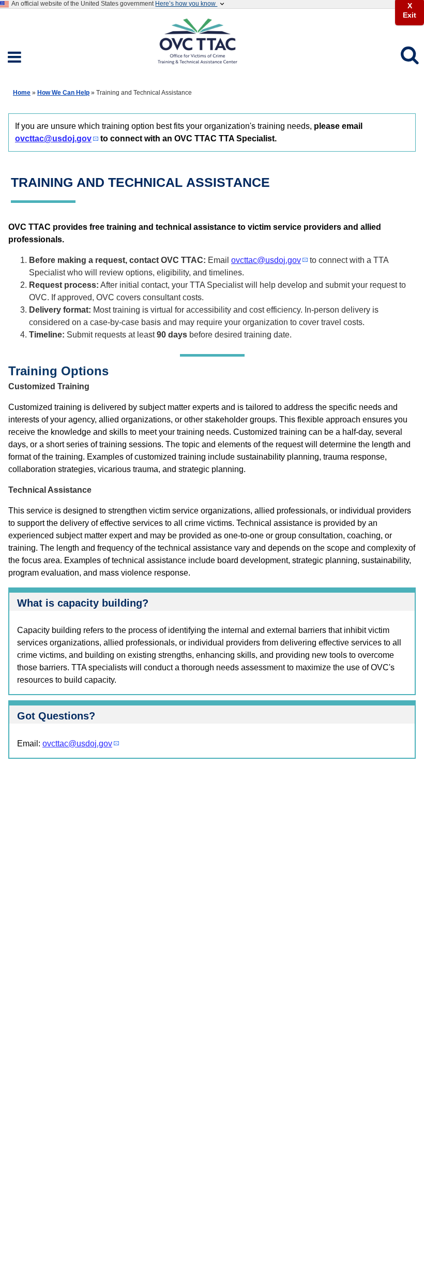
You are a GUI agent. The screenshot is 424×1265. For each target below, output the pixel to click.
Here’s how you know (186, 3)
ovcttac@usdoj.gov (53, 138)
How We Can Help (63, 92)
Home (22, 92)
